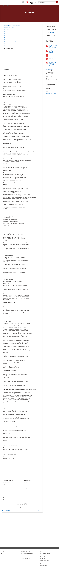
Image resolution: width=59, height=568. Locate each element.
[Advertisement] (22, 58)
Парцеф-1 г (38, 510)
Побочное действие (8, 33)
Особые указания (8, 37)
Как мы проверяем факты (45, 553)
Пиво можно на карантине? (52, 59)
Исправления (42, 558)
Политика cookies (24, 556)
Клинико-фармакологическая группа (12, 25)
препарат (25, 507)
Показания (6, 29)
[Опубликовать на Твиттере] (20, 504)
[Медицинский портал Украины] (29, 2)
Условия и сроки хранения (10, 43)
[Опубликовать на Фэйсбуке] (18, 504)
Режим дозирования (8, 31)
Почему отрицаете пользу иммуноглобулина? (53, 46)
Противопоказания (8, 35)
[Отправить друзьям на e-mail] (22, 504)
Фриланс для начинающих (51, 82)
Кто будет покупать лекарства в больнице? (53, 51)
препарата (29, 507)
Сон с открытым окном (52, 56)
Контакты (16, 5)
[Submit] (57, 2)
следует (32, 507)
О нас (12, 5)
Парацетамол (7, 510)
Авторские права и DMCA (45, 560)
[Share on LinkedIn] (26, 504)
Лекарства (29, 10)
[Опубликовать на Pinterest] (24, 504)
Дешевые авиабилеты (51, 93)
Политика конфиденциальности (27, 553)
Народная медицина (5, 5)
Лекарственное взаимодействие (11, 41)
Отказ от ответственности (25, 558)
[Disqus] (22, 528)
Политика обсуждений (44, 565)
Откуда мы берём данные (45, 556)
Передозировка (7, 39)
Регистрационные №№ (9, 27)
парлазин (22, 507)
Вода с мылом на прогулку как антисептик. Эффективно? (52, 64)
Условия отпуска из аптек (9, 45)
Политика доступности (44, 563)
